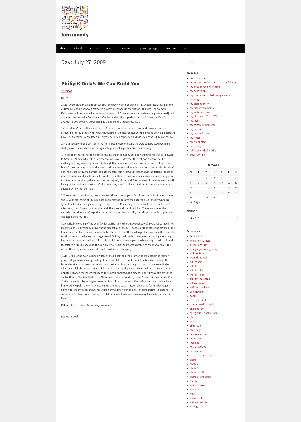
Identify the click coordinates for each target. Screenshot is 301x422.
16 (214, 187)
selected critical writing (203, 150)
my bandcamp (198, 91)
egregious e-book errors (203, 313)
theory (193, 381)
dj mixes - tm (197, 308)
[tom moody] (75, 17)
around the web (199, 257)
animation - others (200, 240)
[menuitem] (63, 48)
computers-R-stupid (201, 304)
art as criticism (198, 283)
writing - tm (196, 406)
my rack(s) (195, 120)
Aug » (197, 202)
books (76, 316)
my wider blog (198, 142)
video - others (197, 385)
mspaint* (195, 342)
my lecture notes (199, 112)
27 (191, 197)
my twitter (196, 129)
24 (221, 192)
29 (206, 197)
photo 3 (194, 368)
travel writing (197, 154)
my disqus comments (202, 108)
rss (184, 48)
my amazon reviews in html (205, 86)
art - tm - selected (200, 279)
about (63, 48)
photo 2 (194, 364)
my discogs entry (199, 103)
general (194, 321)
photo (193, 359)
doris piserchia (198, 78)
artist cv (94, 48)
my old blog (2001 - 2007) (203, 116)
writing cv (127, 48)
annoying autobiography (203, 249)
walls (192, 393)
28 (198, 197)
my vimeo (195, 137)
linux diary (195, 338)
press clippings (148, 48)
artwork (78, 48)
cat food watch (198, 300)
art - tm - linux (198, 270)
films (192, 317)
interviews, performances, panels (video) (213, 82)
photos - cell (197, 372)
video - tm (195, 389)
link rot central (198, 334)
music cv (110, 48)
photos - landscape (200, 377)
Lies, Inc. (76, 305)
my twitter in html (200, 133)
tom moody (75, 34)
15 (206, 187)
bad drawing (197, 291)
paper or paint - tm (200, 355)
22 (206, 192)
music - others (198, 347)
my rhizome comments (202, 125)
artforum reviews (199, 287)
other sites (170, 48)
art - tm (194, 266)
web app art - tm (199, 402)
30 (214, 197)
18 (229, 187)
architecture (197, 253)
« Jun (190, 202)
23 (214, 192)
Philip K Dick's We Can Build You (100, 83)
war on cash (196, 398)
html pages (196, 330)
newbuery (195, 146)
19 (236, 187)
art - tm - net (197, 274)
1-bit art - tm (197, 236)
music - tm (196, 351)
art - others (196, 262)
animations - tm (198, 245)
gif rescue (195, 325)
